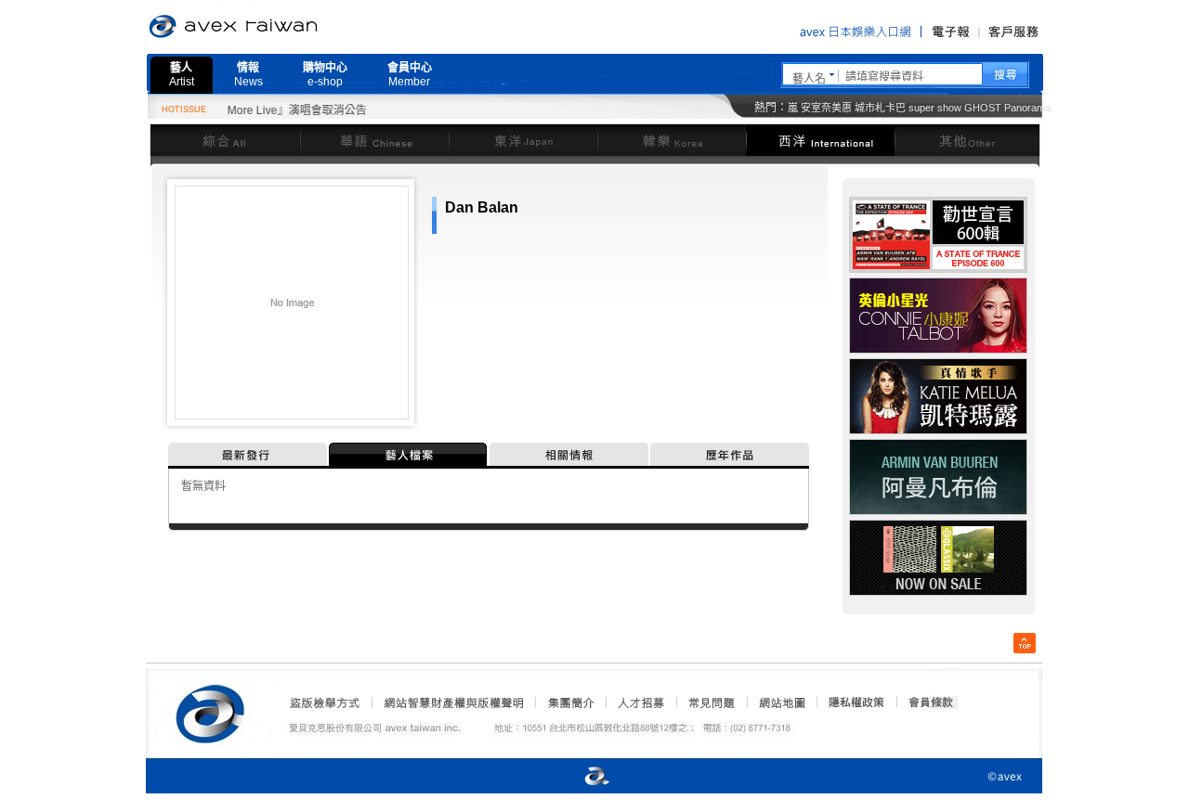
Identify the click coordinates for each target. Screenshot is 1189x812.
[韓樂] (671, 139)
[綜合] (225, 139)
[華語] (374, 139)
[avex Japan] (577, 777)
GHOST (982, 107)
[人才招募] (641, 702)
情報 (248, 74)
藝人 (181, 74)
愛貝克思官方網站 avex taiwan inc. (285, 27)
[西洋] (820, 139)
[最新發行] (248, 454)
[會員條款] (931, 702)
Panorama (1027, 107)
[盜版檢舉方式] (325, 702)
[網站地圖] (781, 702)
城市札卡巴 (880, 107)
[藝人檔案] (409, 454)
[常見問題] (710, 702)
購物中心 (325, 74)
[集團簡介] (569, 702)
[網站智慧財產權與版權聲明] (453, 702)
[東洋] (523, 139)
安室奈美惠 (826, 107)
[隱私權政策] (851, 702)
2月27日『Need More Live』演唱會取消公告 (242, 110)
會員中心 (409, 74)
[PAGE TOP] (1024, 643)
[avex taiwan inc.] (214, 711)
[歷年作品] (729, 454)
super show (934, 107)
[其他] (967, 139)
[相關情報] (570, 454)
